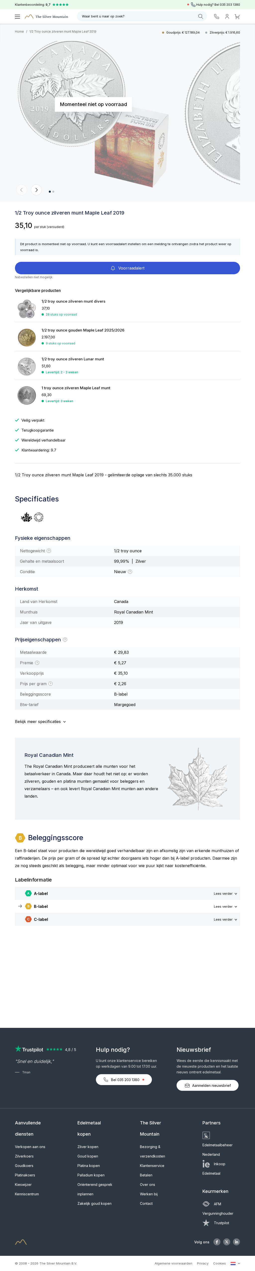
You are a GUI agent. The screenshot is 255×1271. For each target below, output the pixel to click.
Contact (146, 1203)
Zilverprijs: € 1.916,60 (225, 32)
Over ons (147, 1184)
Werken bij (149, 1194)
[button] (21, 189)
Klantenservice (152, 1165)
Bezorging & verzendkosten (152, 1151)
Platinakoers (25, 1175)
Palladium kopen (91, 1175)
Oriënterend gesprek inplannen (94, 1189)
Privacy (202, 1263)
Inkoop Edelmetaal (213, 1168)
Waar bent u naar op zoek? (103, 16)
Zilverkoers (24, 1156)
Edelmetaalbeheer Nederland (217, 1150)
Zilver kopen (87, 1147)
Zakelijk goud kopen (94, 1203)
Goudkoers (24, 1165)
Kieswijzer (23, 1184)
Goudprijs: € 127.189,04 (183, 32)
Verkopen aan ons (30, 1147)
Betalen (146, 1175)
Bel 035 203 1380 (125, 1080)
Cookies (219, 1263)
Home (19, 31)
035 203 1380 (230, 4)
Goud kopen (87, 1156)
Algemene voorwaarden (173, 1263)
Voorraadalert (130, 268)
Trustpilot (221, 1223)
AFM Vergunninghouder (217, 1209)
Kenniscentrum (27, 1194)
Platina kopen (88, 1165)
